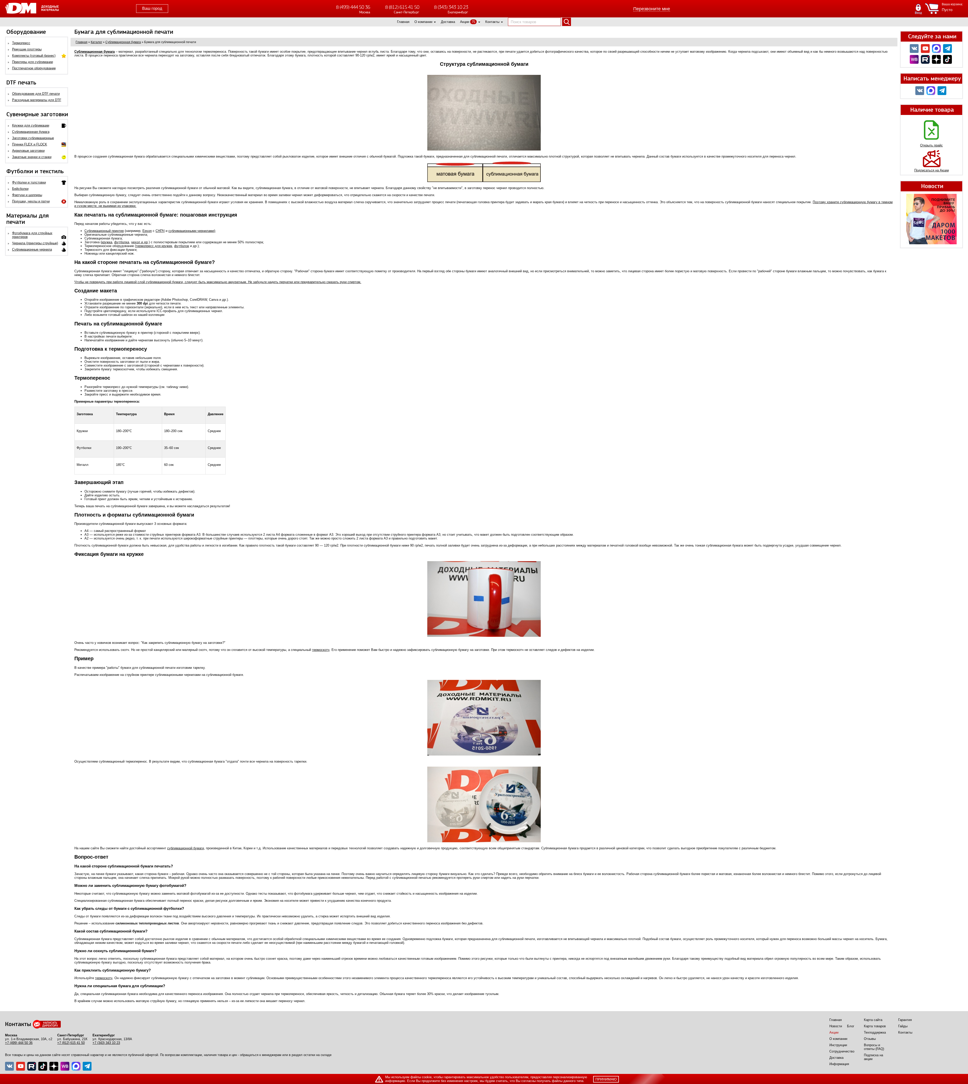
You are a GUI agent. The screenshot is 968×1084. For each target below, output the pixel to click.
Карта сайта (873, 1020)
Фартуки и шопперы (27, 195)
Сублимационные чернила (32, 249)
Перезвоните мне (651, 8)
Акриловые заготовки (28, 151)
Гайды (903, 1026)
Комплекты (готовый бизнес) (33, 55)
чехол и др (139, 242)
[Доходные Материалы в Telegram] (947, 48)
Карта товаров (875, 1026)
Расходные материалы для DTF (36, 100)
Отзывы (870, 1039)
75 (473, 22)
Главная (403, 22)
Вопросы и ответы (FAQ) (874, 1047)
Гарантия (905, 1020)
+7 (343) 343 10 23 (106, 1043)
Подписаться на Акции (931, 170)
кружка (107, 242)
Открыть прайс (931, 145)
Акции (464, 22)
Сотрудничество (841, 1051)
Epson (147, 231)
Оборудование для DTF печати (36, 94)
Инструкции (838, 1045)
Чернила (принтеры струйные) (35, 243)
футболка (121, 242)
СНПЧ (160, 231)
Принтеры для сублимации (32, 62)
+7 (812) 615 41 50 (71, 1043)
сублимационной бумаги (185, 848)
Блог (850, 1026)
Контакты (492, 22)
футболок (181, 246)
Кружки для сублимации (30, 125)
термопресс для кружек (154, 246)
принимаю (606, 1079)
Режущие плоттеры (27, 49)
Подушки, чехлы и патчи (31, 201)
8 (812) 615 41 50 (402, 7)
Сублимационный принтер (104, 231)
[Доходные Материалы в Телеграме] (87, 1066)
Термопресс (21, 43)
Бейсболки (20, 189)
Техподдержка (875, 1032)
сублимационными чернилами (191, 231)
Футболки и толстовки (29, 182)
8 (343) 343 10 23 (451, 7)
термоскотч (320, 650)
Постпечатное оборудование (34, 68)
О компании (423, 22)
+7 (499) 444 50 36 (19, 1043)
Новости (835, 1026)
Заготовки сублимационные (33, 138)
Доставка (448, 22)
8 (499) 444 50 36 (353, 7)
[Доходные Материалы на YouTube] (925, 48)
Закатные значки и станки (31, 157)
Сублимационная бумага (30, 132)
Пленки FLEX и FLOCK (29, 144)
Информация (839, 1064)
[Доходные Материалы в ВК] (914, 48)
